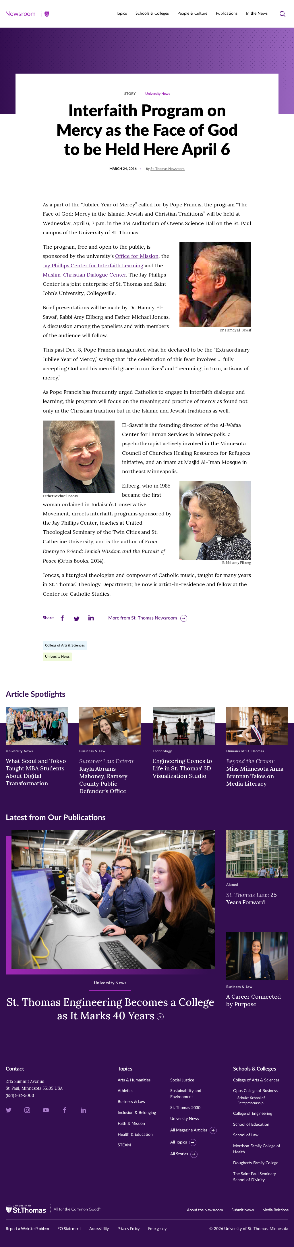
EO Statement (69, 1229)
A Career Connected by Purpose (253, 1000)
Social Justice (182, 1080)
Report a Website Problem (27, 1229)
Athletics (125, 1091)
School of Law (245, 1135)
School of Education (251, 1125)
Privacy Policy (128, 1229)
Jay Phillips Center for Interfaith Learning (93, 265)
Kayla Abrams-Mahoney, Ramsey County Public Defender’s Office (107, 776)
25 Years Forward (251, 898)
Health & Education (135, 1135)
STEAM (124, 1145)
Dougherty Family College (255, 1163)
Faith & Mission (131, 1124)
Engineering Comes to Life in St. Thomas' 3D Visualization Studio (182, 768)
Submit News (242, 1210)
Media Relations (275, 1210)
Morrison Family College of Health (256, 1149)
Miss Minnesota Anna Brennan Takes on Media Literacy (254, 772)
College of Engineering (252, 1114)
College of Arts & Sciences (65, 645)
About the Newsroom (205, 1210)
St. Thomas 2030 (185, 1108)
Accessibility (99, 1229)
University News (157, 93)
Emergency (157, 1229)
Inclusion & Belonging (137, 1113)
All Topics (178, 1142)
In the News (257, 13)
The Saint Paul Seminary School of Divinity (254, 1177)
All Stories (179, 1154)
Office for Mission (136, 256)
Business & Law (131, 1102)
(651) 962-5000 (20, 1095)
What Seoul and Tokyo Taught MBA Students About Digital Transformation (36, 772)
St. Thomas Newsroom (167, 168)
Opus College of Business (255, 1097)
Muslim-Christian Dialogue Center (84, 274)
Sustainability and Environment (185, 1094)
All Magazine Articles (188, 1130)
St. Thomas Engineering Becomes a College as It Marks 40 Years (110, 1008)
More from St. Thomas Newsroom (142, 618)
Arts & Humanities (134, 1080)
